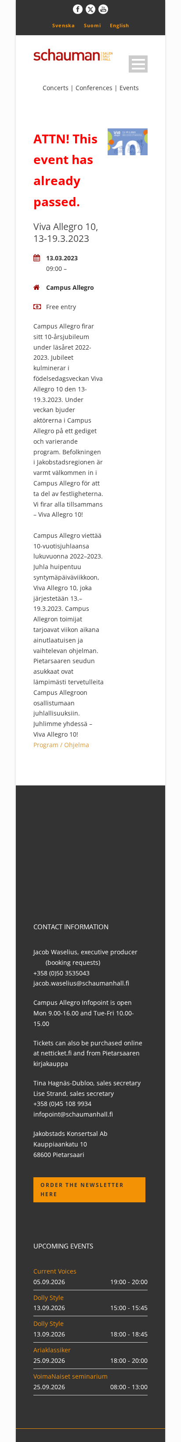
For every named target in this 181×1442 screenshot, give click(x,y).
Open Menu (138, 64)
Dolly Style (48, 1297)
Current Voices (54, 1271)
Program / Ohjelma (61, 745)
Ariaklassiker (52, 1350)
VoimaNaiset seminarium (70, 1376)
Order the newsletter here (82, 1189)
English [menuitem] (119, 25)
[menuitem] (64, 25)
